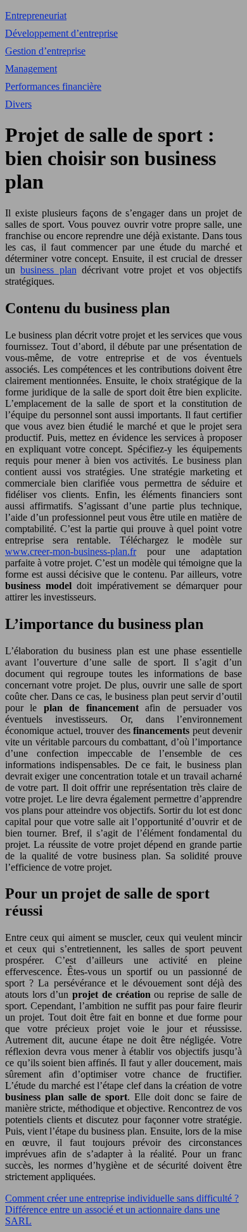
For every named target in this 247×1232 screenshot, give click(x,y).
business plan (48, 269)
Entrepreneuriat (35, 15)
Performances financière (53, 86)
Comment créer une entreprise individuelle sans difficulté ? (122, 1198)
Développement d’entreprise (61, 33)
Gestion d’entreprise (45, 51)
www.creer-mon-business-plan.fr (70, 551)
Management (31, 68)
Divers (18, 104)
